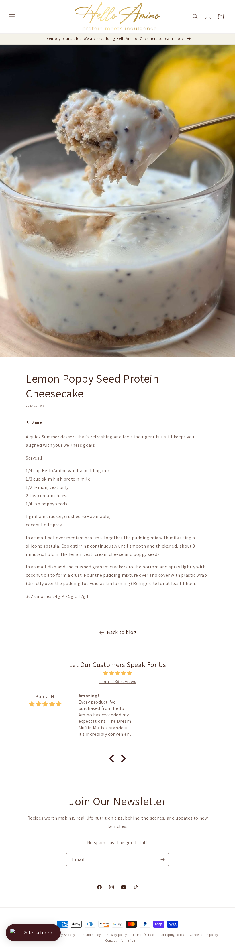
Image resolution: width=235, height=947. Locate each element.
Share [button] (37, 422)
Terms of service (144, 935)
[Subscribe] (162, 859)
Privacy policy (116, 935)
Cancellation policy (204, 935)
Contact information (120, 940)
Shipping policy (173, 935)
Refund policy (91, 935)
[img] (117, 673)
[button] (12, 16)
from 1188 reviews (117, 681)
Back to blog (121, 632)
